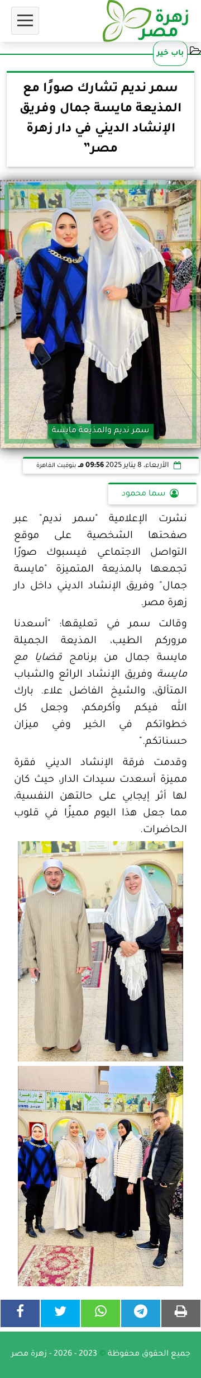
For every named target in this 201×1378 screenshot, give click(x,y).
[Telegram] (141, 1313)
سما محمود (143, 494)
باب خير (170, 53)
